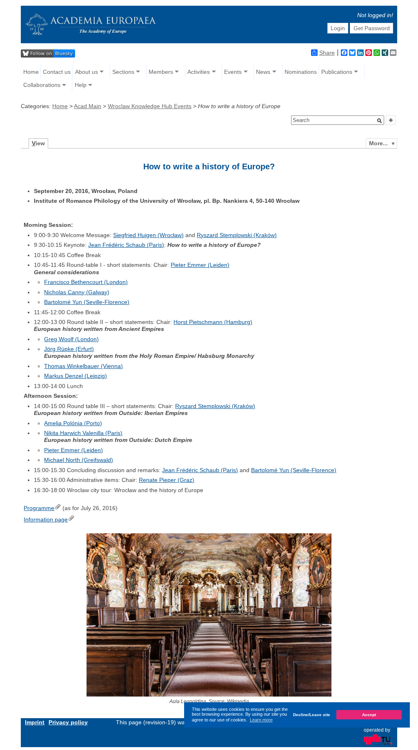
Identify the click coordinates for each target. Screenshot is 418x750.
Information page (46, 519)
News (263, 72)
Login (338, 28)
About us (86, 72)
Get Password (372, 28)
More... (378, 143)
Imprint (34, 722)
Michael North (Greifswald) (78, 460)
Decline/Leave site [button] (311, 714)
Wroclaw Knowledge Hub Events (149, 106)
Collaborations (41, 85)
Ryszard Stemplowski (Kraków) (237, 235)
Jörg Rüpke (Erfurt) (69, 349)
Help (81, 85)
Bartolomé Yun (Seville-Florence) (86, 302)
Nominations (301, 72)
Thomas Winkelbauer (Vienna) (83, 366)
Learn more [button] (261, 719)
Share (327, 52)
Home (31, 72)
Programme (39, 508)
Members (161, 72)
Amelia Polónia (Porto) (73, 423)
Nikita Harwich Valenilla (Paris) (83, 433)
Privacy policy (68, 722)
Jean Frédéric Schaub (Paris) (126, 245)
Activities (198, 72)
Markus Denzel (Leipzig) (75, 376)
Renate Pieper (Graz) (166, 480)
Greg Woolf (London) (71, 339)
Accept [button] (369, 714)
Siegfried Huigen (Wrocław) (148, 235)
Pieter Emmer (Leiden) (200, 265)
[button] (379, 121)
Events (233, 72)
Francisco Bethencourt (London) (86, 282)
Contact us (57, 72)
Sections (123, 72)
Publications (336, 72)
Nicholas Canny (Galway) (76, 292)
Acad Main (87, 106)
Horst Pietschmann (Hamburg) (212, 322)
